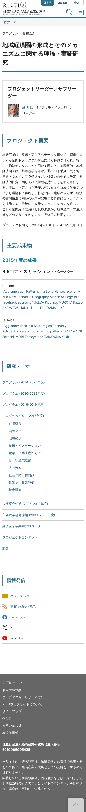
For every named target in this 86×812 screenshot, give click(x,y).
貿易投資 (15, 423)
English (62, 2)
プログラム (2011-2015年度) (23, 416)
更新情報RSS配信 (23, 606)
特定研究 (15, 490)
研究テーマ (9, 22)
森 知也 (28, 107)
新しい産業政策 (20, 460)
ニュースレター (21, 596)
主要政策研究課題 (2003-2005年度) (28, 515)
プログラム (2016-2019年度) (23, 404)
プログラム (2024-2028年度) (23, 382)
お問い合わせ (12, 725)
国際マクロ (17, 431)
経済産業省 (10, 732)
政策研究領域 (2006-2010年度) (25, 504)
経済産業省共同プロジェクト (23, 526)
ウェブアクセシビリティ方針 (23, 697)
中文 (77, 2)
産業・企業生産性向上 (25, 453)
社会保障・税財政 (21, 475)
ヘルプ (7, 718)
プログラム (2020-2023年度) (23, 393)
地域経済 (15, 438)
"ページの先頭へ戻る (76, 805)
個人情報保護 (12, 690)
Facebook (17, 617)
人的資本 (15, 468)
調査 (5, 548)
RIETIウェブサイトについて (22, 704)
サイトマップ (12, 711)
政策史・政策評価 (21, 482)
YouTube (16, 638)
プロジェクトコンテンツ (20, 537)
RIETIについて (12, 683)
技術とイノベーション (25, 445)
